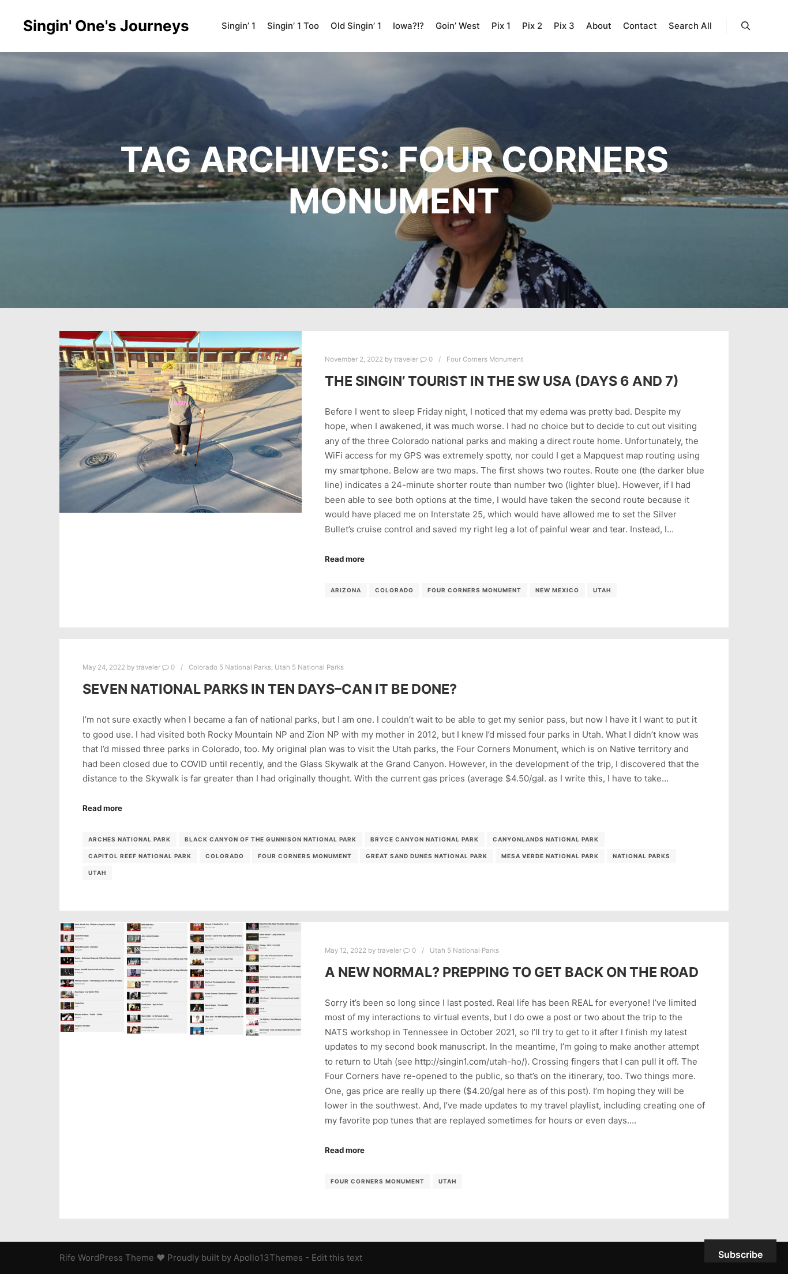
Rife (67, 1257)
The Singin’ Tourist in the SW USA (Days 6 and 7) (502, 381)
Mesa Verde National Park (550, 855)
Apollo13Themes (268, 1257)
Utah (602, 590)
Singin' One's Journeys (80, 26)
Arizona (346, 590)
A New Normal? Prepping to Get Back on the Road (512, 972)
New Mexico (557, 590)
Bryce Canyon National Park (424, 839)
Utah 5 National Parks (309, 667)
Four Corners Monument (484, 359)
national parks (641, 855)
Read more (345, 558)
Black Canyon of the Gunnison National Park (271, 839)
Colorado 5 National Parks (230, 667)
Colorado (394, 590)
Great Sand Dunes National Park (426, 855)
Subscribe (740, 1254)
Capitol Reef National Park (140, 855)
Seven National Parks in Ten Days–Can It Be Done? (269, 689)
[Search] (746, 25)
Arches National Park (129, 839)
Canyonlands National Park (546, 839)
